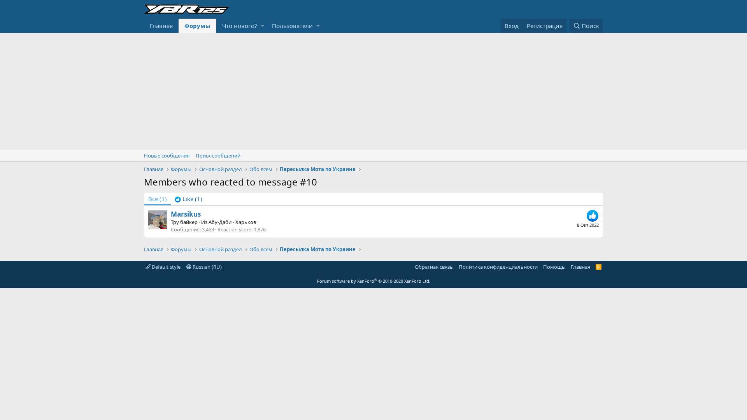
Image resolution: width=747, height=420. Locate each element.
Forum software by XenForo (373, 281)
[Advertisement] (373, 91)
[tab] (188, 198)
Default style (166, 266)
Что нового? (239, 26)
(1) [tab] (157, 199)
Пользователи (292, 26)
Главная (161, 26)
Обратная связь (434, 266)
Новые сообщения (166, 155)
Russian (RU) (206, 266)
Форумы (197, 26)
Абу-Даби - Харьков (232, 222)
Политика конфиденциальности (498, 266)
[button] (262, 26)
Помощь (554, 266)
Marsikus (186, 214)
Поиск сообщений (218, 155)
